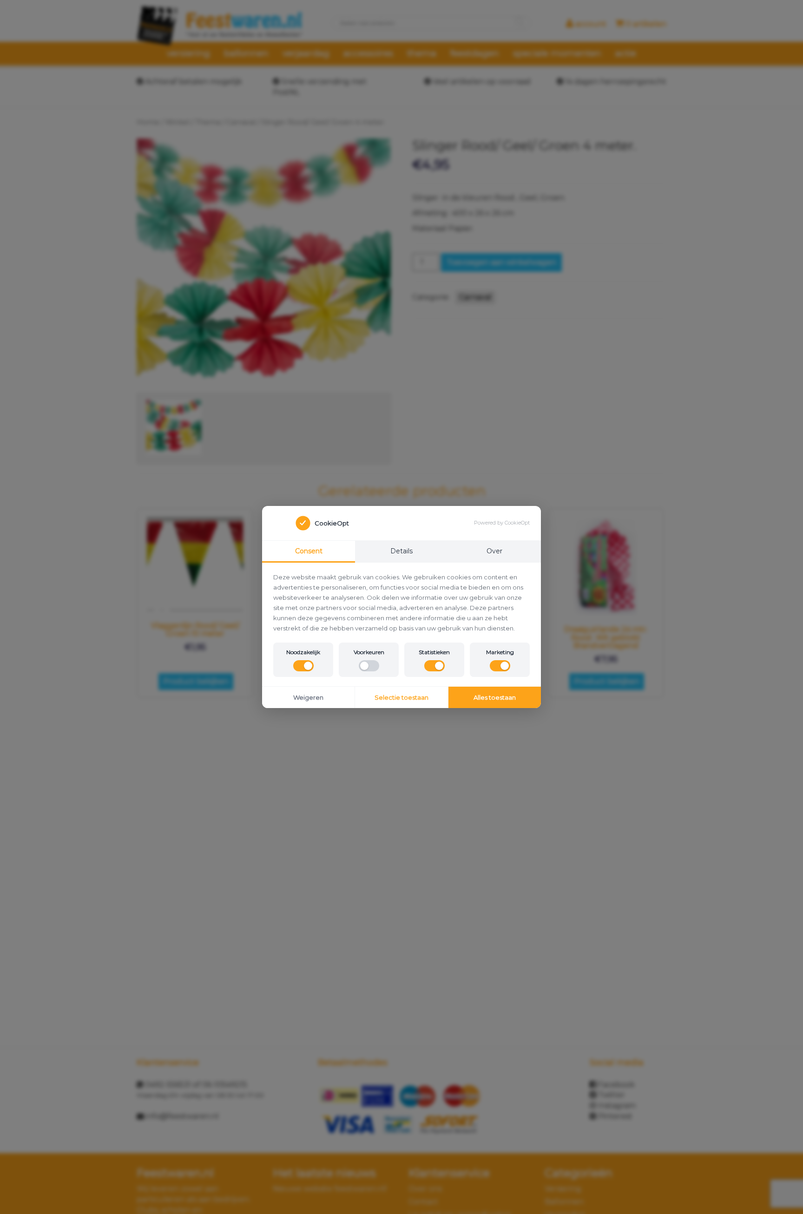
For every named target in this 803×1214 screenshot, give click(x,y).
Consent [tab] (309, 551)
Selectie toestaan (401, 697)
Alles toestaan (495, 697)
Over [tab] (494, 551)
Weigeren (308, 697)
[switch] (303, 665)
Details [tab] (401, 551)
